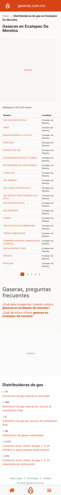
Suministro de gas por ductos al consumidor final (29, 422)
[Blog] (49, 490)
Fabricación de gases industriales (22, 435)
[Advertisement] (30, 70)
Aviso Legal (16, 478)
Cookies (47, 478)
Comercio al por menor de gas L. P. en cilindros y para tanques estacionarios (26, 447)
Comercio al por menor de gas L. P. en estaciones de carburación (26, 462)
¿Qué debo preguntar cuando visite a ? (27, 306)
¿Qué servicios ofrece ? (25, 314)
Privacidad (32, 478)
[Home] (8, 5)
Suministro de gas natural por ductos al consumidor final (26, 408)
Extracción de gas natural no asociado (26, 396)
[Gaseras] (30, 490)
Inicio (5, 15)
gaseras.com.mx (31, 6)
